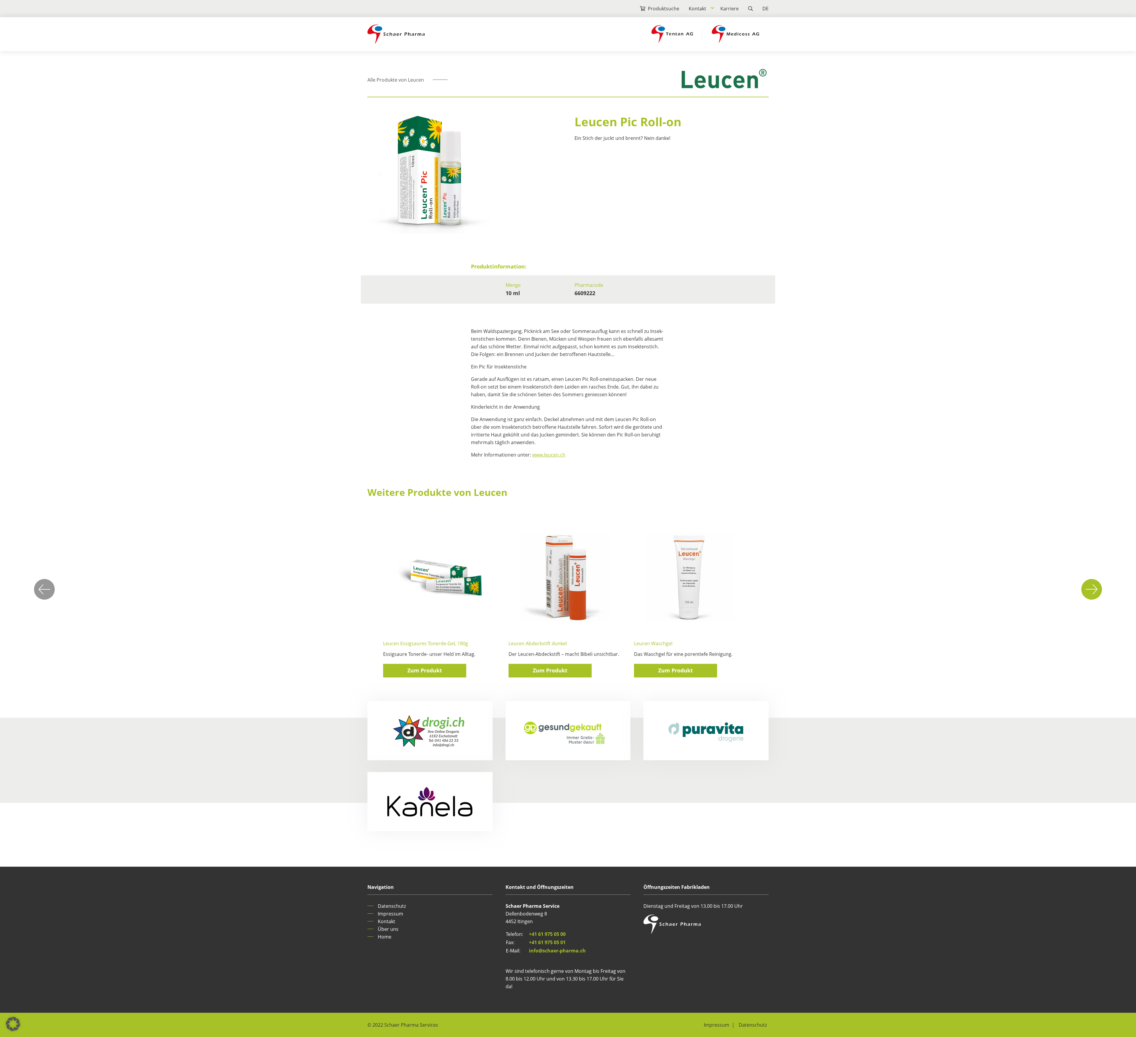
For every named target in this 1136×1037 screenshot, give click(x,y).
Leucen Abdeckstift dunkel (538, 643)
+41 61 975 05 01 (547, 942)
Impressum (390, 913)
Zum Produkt (424, 670)
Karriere (729, 8)
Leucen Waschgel (653, 643)
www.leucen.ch (548, 455)
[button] (13, 1024)
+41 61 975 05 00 (547, 934)
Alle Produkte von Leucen (395, 80)
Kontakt (697, 8)
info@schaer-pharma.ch (557, 950)
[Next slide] (1091, 589)
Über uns (388, 929)
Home (384, 937)
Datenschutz (392, 906)
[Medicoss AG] (735, 34)
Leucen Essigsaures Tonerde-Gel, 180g (425, 643)
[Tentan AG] (672, 34)
